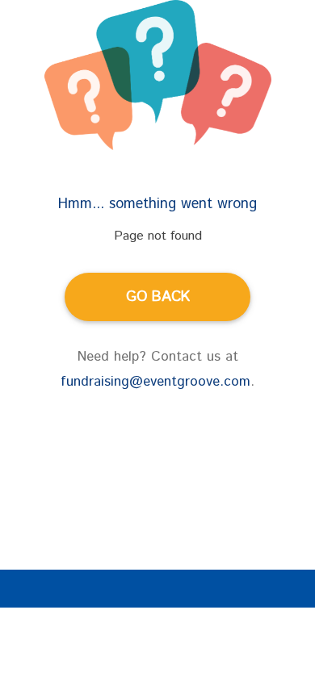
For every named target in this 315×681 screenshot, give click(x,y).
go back (158, 296)
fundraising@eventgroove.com (155, 381)
